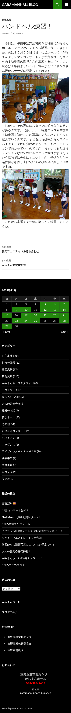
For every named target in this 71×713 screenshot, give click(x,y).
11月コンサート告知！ (15, 510)
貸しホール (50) (11, 417)
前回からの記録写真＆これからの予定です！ (28, 544)
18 (35, 315)
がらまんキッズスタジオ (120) (20, 383)
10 (25, 309)
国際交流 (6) (9, 471)
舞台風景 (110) (10, 376)
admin (19, 33)
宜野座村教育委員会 (19, 643)
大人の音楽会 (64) (12, 403)
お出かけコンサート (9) (15, 430)
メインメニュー (66, 4)
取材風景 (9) (9, 465)
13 (54, 309)
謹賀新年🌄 (9, 503)
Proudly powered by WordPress (18, 708)
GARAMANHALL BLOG (20, 4)
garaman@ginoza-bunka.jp (35, 692)
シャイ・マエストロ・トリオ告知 (22, 537)
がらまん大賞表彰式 (14, 262)
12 (45, 309)
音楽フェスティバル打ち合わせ (20, 249)
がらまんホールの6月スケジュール (22, 558)
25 (35, 320)
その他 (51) (8, 424)
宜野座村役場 (15, 650)
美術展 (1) (7, 478)
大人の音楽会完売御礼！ (16, 551)
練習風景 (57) (10, 369)
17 (25, 315)
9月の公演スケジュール (16, 524)
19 (45, 315)
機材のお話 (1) (10, 410)
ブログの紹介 (10, 612)
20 (54, 315)
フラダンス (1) (10, 444)
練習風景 (6, 19)
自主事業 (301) (10, 355)
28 (64, 320)
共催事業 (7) (9, 458)
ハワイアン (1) (10, 437)
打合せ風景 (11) (11, 362)
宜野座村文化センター (21, 636)
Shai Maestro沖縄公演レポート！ (21, 517)
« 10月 (6, 331)
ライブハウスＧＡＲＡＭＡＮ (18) (21, 451)
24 (25, 320)
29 (6, 326)
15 (6, 315)
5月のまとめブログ (13, 565)
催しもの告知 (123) (13, 396)
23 (16, 320)
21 (64, 315)
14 (64, 309)
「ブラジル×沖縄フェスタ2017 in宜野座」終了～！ (32, 530)
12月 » (64, 331)
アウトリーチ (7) (11, 389)
